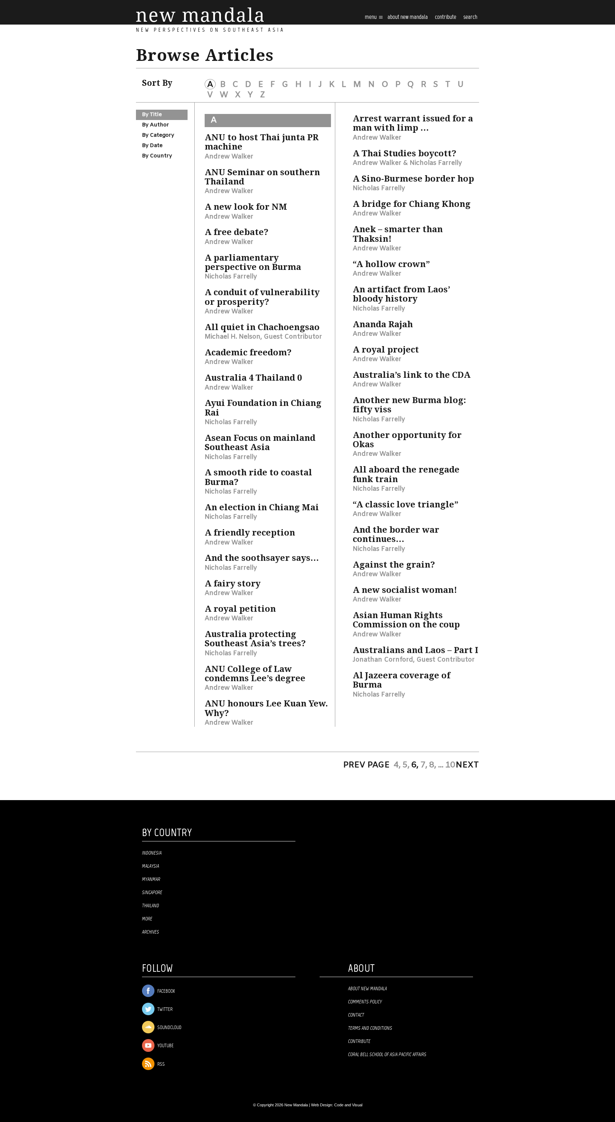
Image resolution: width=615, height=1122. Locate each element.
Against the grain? (394, 565)
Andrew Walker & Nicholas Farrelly (407, 163)
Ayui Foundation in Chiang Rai (263, 407)
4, (397, 765)
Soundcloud (169, 1027)
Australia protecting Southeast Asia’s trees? (255, 638)
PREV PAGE (366, 765)
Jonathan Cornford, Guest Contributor (414, 660)
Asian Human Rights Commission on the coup (406, 620)
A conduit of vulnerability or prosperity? (262, 297)
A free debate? (236, 232)
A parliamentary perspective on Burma (253, 262)
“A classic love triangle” (405, 505)
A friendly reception (250, 533)
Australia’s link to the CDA (412, 375)
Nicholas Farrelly (231, 276)
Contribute (359, 1041)
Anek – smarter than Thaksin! (398, 234)
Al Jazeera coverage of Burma (401, 680)
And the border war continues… (396, 534)
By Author (155, 125)
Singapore (152, 893)
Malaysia (150, 866)
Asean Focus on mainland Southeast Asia (260, 442)
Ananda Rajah (383, 324)
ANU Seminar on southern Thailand (262, 177)
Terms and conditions (370, 1028)
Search (470, 17)
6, (415, 765)
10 (450, 765)
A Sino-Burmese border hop (413, 179)
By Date (152, 145)
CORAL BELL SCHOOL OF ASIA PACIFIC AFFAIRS (387, 1055)
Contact (356, 1015)
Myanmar (151, 879)
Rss (160, 1064)
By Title (152, 114)
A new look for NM (246, 207)
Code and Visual (348, 1105)
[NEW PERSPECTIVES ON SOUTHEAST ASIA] (200, 14)
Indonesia (152, 853)
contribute (445, 17)
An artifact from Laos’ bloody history (401, 294)
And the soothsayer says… (262, 558)
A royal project (386, 350)
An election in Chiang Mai (262, 507)
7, (423, 765)
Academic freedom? (248, 353)
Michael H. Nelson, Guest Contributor (263, 337)
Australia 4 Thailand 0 (253, 378)
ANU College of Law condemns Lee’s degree (255, 673)
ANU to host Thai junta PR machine (262, 142)
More (147, 919)
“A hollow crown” (391, 264)
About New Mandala (408, 17)
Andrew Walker (229, 156)
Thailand (150, 906)
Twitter (164, 1009)
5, (406, 765)
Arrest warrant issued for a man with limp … (413, 123)
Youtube (165, 1046)
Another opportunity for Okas (407, 439)
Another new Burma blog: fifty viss (409, 404)
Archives (150, 932)
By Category (158, 135)
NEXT (467, 765)
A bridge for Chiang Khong (412, 204)
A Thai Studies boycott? (404, 153)
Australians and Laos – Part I (415, 650)
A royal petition (240, 609)
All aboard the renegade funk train (406, 474)
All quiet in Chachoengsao (262, 327)
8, (432, 765)
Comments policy (365, 1002)
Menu (371, 17)
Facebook (165, 991)
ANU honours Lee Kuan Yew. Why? (266, 708)
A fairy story (233, 584)
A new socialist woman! (405, 590)
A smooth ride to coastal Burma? (258, 477)
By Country (157, 156)
